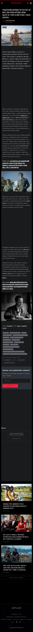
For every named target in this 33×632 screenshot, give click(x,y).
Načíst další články (16, 577)
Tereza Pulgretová (10, 20)
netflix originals (17, 337)
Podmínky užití (17, 614)
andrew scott (8, 342)
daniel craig (19, 342)
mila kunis (14, 344)
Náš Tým (15, 619)
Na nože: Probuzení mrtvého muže (15, 354)
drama (24, 332)
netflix (5, 332)
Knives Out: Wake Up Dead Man (13, 351)
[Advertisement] (16, 89)
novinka (6, 337)
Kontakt (22, 619)
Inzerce (29, 619)
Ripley (4, 278)
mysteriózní (7, 335)
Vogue (19, 326)
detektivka (15, 339)
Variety (4, 328)
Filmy (4, 27)
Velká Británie (15, 332)
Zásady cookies (6, 619)
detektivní (6, 339)
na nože (6, 344)
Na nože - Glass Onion (11, 346)
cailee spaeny (8, 349)
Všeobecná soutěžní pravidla (16, 617)
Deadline (9, 326)
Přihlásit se (10, 386)
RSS (13, 622)
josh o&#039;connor (20, 335)
